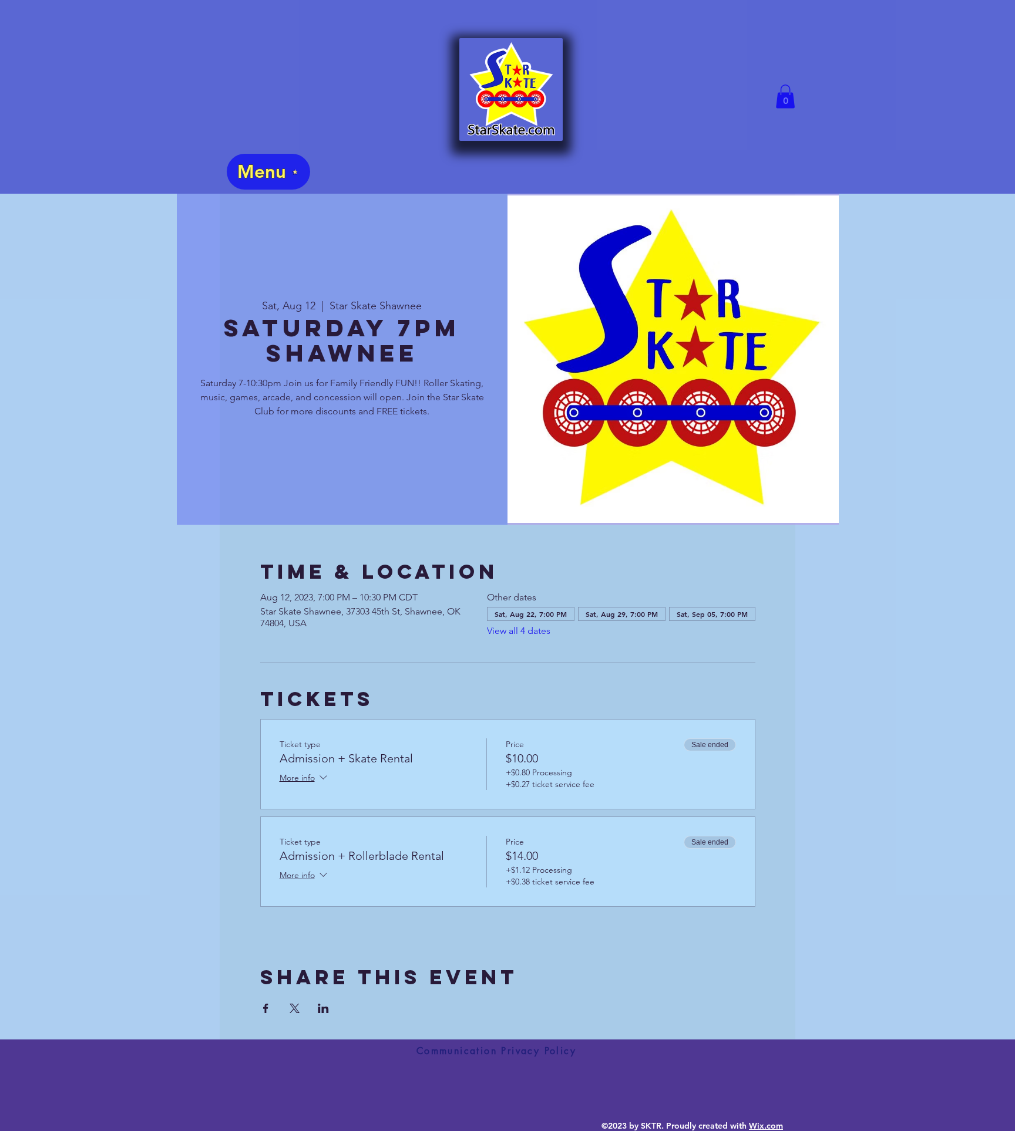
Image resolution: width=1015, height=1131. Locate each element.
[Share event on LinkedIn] (323, 1008)
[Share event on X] (294, 1008)
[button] (785, 97)
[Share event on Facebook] (265, 1008)
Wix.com (766, 1125)
